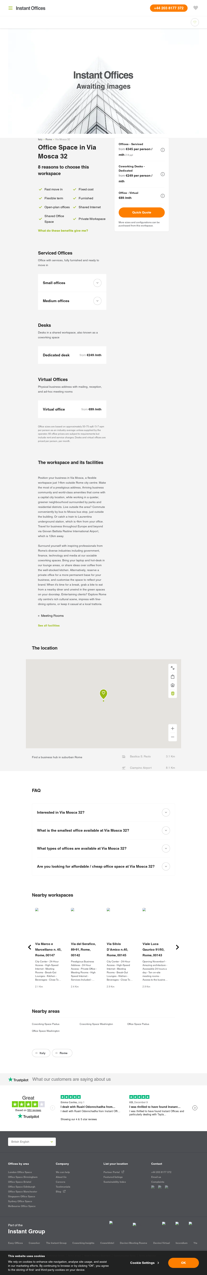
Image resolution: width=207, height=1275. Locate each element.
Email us (156, 1176)
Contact (156, 1163)
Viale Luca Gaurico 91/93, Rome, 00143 (153, 949)
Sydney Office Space (20, 1201)
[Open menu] (10, 8)
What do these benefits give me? (63, 230)
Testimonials (63, 1186)
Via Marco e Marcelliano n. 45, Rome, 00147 (48, 949)
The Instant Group (56, 1242)
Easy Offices (15, 1242)
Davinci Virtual (161, 1242)
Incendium (182, 1242)
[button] (163, 150)
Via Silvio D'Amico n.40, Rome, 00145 (117, 949)
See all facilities (49, 625)
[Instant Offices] (30, 8)
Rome (48, 139)
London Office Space (20, 1172)
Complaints (157, 1181)
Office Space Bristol (19, 1181)
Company (62, 1163)
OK (183, 1263)
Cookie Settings (142, 1263)
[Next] (177, 947)
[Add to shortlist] (195, 22)
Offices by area (18, 1163)
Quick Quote (141, 212)
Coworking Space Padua (45, 1024)
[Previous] (29, 947)
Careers (60, 1181)
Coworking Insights (83, 1242)
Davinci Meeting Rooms (133, 1242)
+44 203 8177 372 (161, 1172)
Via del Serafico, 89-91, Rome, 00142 (83, 949)
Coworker (34, 1242)
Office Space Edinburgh (21, 1186)
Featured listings (113, 1176)
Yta (195, 1242)
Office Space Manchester (22, 1191)
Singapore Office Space (21, 1196)
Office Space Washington (46, 1031)
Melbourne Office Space (22, 1206)
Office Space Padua (138, 1024)
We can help (63, 1172)
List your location (116, 1163)
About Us (61, 1176)
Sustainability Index (115, 1181)
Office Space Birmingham (23, 1176)
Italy (40, 139)
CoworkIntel (107, 1242)
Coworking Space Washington (96, 1024)
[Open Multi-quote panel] (195, 8)
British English (20, 1141)
